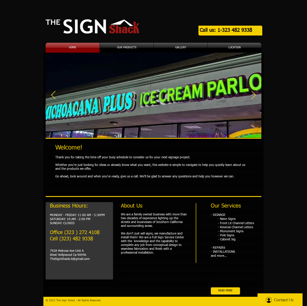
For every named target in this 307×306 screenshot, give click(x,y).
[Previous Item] (53, 95)
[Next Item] (253, 95)
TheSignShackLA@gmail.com (70, 259)
